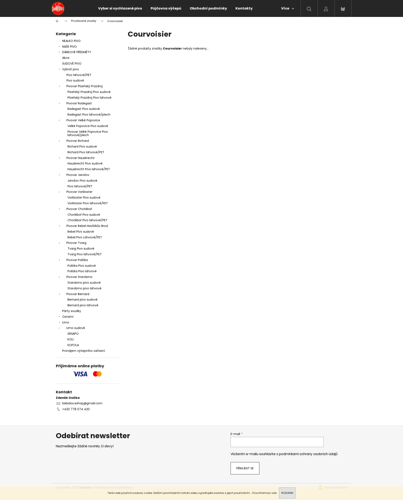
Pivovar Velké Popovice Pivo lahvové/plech (87, 133)
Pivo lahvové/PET (78, 75)
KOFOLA (73, 345)
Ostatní (67, 317)
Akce (65, 58)
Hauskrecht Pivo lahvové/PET (88, 169)
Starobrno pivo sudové (84, 282)
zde (274, 493)
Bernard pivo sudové (82, 299)
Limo (65, 322)
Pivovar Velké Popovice (83, 120)
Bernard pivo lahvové (82, 305)
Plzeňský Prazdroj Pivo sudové (89, 92)
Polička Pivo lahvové (82, 271)
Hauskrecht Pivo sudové (85, 163)
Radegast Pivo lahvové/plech (88, 114)
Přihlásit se (245, 468)
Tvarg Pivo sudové (80, 248)
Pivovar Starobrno (79, 277)
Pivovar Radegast (79, 103)
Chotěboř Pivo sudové (83, 215)
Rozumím (287, 493)
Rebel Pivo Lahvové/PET (84, 237)
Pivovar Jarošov (77, 175)
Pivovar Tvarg (76, 243)
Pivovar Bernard (77, 294)
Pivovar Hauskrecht (80, 158)
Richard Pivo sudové (82, 146)
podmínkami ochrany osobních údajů (308, 454)
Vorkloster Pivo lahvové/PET (87, 203)
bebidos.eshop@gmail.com (82, 403)
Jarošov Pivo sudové (82, 180)
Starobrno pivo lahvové (84, 288)
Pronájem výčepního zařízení (83, 351)
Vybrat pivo (70, 69)
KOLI (70, 339)
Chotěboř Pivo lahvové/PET (87, 220)
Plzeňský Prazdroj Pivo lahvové (89, 97)
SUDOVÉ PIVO (71, 63)
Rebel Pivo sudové (80, 231)
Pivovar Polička (77, 260)
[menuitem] (120, 8)
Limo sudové (75, 328)
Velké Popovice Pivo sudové (87, 126)
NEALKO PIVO (71, 41)
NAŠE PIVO (69, 46)
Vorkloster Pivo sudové (83, 197)
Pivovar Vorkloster (79, 192)
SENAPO (73, 333)
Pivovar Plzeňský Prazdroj (84, 86)
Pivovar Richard (77, 141)
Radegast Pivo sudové (83, 109)
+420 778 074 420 (76, 409)
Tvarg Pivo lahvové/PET (84, 254)
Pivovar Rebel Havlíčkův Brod (87, 226)
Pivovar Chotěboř (79, 209)
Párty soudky (71, 311)
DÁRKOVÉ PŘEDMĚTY (76, 52)
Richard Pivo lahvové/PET (85, 152)
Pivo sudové (75, 80)
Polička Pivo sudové (81, 266)
